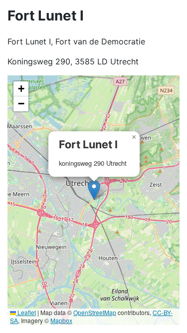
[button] (94, 190)
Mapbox (61, 320)
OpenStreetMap (94, 312)
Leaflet (26, 312)
